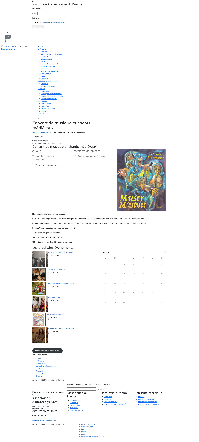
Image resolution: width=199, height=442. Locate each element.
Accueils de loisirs (48, 86)
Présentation (46, 104)
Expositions (45, 69)
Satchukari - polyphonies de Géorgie (60, 328)
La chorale (45, 106)
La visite (44, 51)
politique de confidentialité (53, 22)
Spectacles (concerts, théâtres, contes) (92, 156)
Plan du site (85, 431)
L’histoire (44, 56)
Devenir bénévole (48, 108)
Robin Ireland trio (53, 297)
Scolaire (141, 397)
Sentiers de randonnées (147, 402)
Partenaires (85, 429)
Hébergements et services (51, 94)
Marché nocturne (48, 66)
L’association (41, 371)
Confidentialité (87, 427)
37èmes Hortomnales (55, 314)
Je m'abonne (102, 389)
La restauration (47, 59)
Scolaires (44, 84)
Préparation (45, 79)
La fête (43, 76)
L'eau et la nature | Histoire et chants (60, 283)
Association (42, 101)
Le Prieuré (42, 49)
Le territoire (45, 91)
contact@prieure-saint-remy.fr (44, 420)
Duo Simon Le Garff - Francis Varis (60, 252)
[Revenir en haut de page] (1, 441)
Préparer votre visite (146, 399)
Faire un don (43, 113)
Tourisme (41, 89)
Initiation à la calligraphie (56, 269)
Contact (44, 111)
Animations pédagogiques (48, 81)
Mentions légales (88, 424)
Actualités (74, 408)
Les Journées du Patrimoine (52, 54)
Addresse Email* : (39, 8)
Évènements (42, 61)
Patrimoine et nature (49, 99)
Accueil (40, 46)
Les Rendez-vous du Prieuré (115, 404)
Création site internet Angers (92, 436)
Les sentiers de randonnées (52, 96)
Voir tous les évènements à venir (47, 351)
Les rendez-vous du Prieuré (51, 64)
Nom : (34, 13)
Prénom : (35, 18)
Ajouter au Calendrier (47, 165)
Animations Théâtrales (50, 71)
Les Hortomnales (44, 74)
